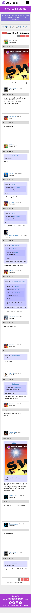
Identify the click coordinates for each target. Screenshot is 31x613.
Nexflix (14, 563)
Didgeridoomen (13, 88)
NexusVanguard (13, 495)
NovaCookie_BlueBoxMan (12, 235)
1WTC (11, 40)
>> (18, 156)
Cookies (25, 605)
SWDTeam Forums (7, 26)
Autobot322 (12, 432)
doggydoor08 (13, 316)
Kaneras (11, 373)
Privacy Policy (18, 605)
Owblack (11, 173)
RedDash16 (12, 116)
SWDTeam (18, 26)
